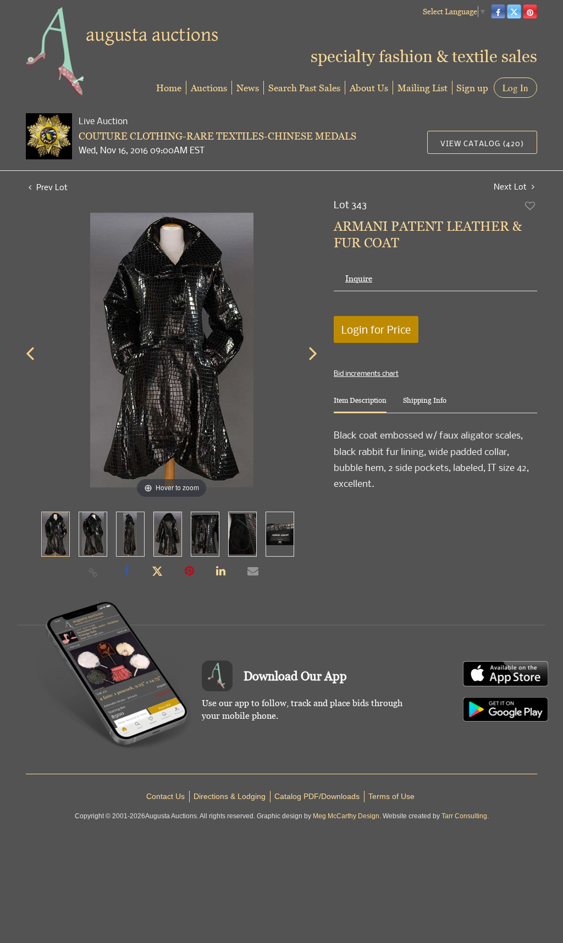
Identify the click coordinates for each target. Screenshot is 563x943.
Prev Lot (51, 186)
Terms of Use (391, 796)
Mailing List (423, 87)
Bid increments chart (366, 373)
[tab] (360, 404)
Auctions (209, 87)
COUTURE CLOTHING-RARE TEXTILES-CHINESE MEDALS (217, 136)
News (247, 87)
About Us (369, 87)
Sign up (472, 87)
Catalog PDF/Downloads (317, 796)
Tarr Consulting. (465, 816)
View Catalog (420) (482, 143)
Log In (515, 87)
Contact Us (165, 796)
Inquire (358, 278)
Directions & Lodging (230, 796)
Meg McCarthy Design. (347, 816)
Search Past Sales (304, 87)
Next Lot (511, 186)
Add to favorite (530, 205)
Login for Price (376, 329)
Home (168, 87)
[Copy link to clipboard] (93, 572)
